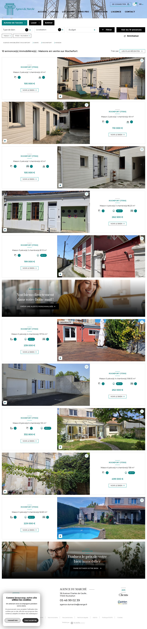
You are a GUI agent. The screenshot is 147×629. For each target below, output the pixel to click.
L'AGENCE (116, 12)
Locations (68, 12)
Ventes (54, 12)
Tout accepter (30, 620)
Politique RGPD (107, 617)
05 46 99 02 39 (70, 600)
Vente (36, 42)
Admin (95, 617)
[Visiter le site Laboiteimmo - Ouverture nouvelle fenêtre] (77, 623)
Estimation (101, 12)
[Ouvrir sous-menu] (90, 11)
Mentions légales (82, 617)
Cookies (119, 617)
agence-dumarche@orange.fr (73, 604)
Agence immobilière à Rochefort (16, 42)
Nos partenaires (67, 617)
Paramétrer (13, 620)
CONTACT (130, 12)
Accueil (42, 12)
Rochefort (47, 42)
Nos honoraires (53, 617)
